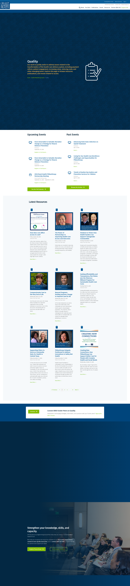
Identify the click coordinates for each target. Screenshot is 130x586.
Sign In (125, 1)
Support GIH (124, 7)
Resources (107, 7)
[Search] (79, 7)
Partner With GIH (116, 7)
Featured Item (33, 238)
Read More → (33, 259)
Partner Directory (118, 1)
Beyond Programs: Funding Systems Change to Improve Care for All (63, 294)
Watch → (76, 150)
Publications (94, 7)
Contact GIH (117, 4)
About (82, 7)
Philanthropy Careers (109, 4)
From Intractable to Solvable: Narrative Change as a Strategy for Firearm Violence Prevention (48, 144)
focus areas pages (63, 539)
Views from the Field (60, 242)
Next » (77, 390)
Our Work (87, 7)
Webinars (37, 147)
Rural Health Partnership (41, 178)
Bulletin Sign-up (124, 4)
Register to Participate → (41, 152)
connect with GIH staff (58, 541)
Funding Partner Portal (108, 1)
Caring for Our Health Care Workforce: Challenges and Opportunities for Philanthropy (87, 158)
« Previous (54, 390)
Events (101, 7)
